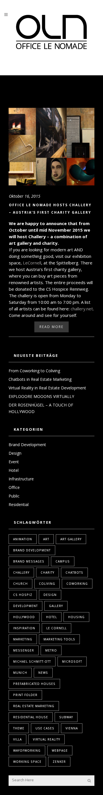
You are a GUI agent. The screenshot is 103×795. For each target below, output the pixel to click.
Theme (18, 728)
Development (25, 606)
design (50, 595)
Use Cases (44, 728)
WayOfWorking (27, 750)
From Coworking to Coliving (34, 370)
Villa (17, 739)
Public (14, 496)
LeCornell (32, 263)
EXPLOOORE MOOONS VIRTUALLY (41, 396)
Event (14, 461)
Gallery (56, 606)
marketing (22, 639)
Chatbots (74, 572)
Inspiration (24, 628)
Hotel (14, 470)
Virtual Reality (46, 739)
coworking (77, 584)
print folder (25, 695)
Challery (21, 572)
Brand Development (27, 444)
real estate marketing (33, 706)
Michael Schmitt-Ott (32, 661)
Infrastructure (21, 479)
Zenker (59, 762)
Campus (63, 561)
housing (76, 617)
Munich (20, 673)
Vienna (72, 728)
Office (14, 487)
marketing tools (59, 639)
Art (46, 539)
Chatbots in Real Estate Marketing (40, 379)
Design (15, 453)
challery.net (82, 308)
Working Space (27, 762)
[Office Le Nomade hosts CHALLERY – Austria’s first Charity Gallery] (51, 146)
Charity (47, 572)
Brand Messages (28, 561)
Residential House (30, 717)
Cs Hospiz (22, 595)
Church (20, 584)
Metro (51, 650)
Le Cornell (56, 628)
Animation (22, 539)
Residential (19, 504)
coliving (47, 584)
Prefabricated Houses (34, 684)
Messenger (23, 650)
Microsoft (72, 661)
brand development (32, 550)
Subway (66, 717)
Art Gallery (71, 539)
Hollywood (24, 617)
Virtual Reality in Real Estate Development (47, 388)
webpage (60, 750)
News (43, 673)
